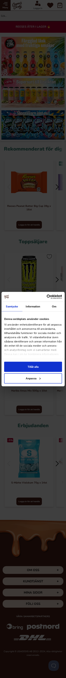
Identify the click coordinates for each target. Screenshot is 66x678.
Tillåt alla (33, 366)
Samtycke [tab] (12, 306)
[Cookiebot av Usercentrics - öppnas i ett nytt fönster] (47, 296)
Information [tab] (33, 306)
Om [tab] (54, 306)
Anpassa (31, 378)
